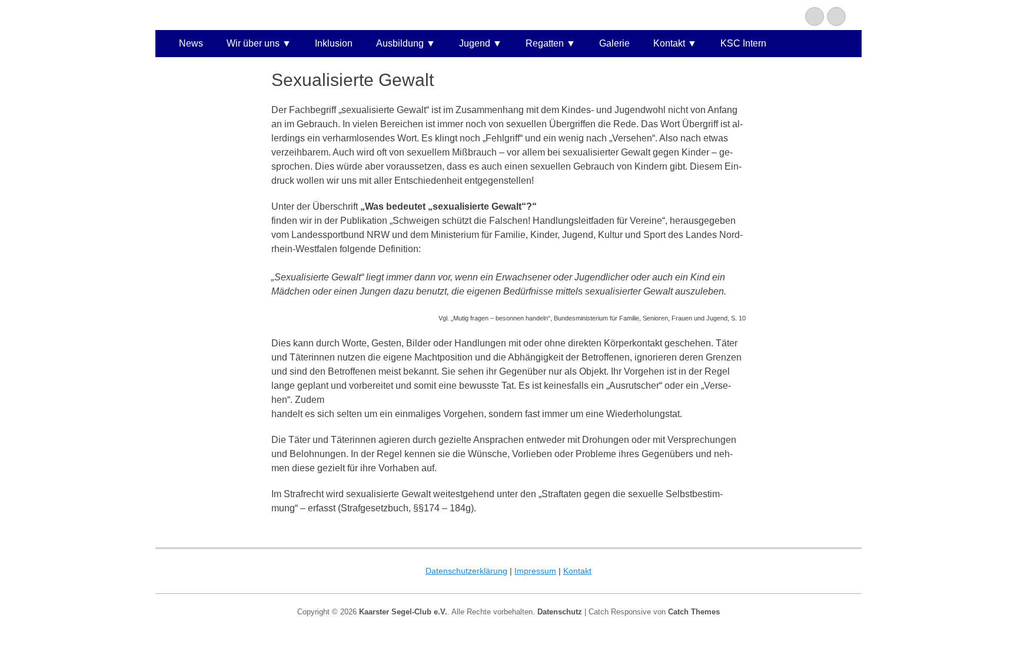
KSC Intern (743, 43)
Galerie (614, 43)
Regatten (545, 43)
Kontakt (669, 43)
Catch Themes (694, 611)
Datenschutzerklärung (466, 571)
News (191, 43)
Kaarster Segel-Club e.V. (403, 611)
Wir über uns (253, 43)
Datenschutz (559, 611)
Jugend (474, 43)
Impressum (535, 571)
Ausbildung (400, 43)
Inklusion (334, 43)
